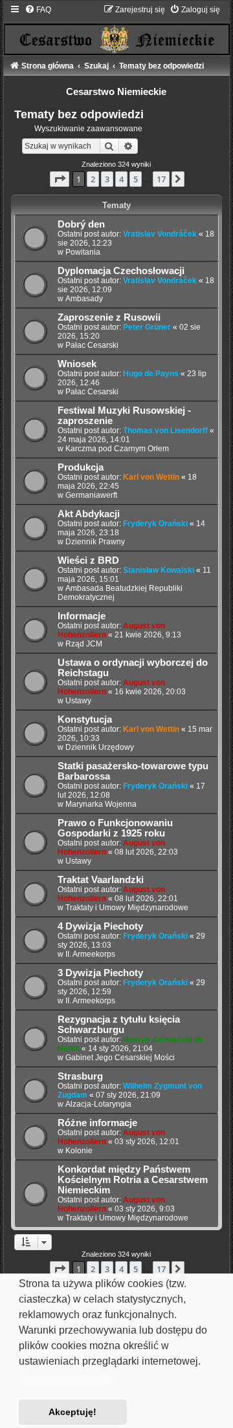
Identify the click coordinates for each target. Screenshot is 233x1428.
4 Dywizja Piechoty (100, 926)
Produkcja (81, 467)
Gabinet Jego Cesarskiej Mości (120, 1057)
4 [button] (121, 179)
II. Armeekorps (90, 954)
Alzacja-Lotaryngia (98, 1104)
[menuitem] (38, 9)
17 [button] (161, 179)
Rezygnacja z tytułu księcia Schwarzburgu (119, 1024)
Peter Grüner (147, 327)
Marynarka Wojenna (101, 804)
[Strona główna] (116, 29)
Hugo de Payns (151, 373)
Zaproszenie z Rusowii (109, 317)
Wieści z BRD (88, 560)
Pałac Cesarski (91, 345)
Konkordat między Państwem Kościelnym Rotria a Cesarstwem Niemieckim (133, 1179)
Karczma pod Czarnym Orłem (117, 448)
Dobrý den (81, 224)
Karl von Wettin (151, 477)
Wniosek (77, 364)
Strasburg (80, 1076)
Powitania (82, 252)
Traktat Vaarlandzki (101, 880)
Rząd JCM (83, 643)
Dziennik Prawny (95, 541)
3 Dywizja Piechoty (100, 973)
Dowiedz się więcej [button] (65, 1379)
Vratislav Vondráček (160, 234)
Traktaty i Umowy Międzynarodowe (126, 907)
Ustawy (78, 700)
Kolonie (79, 1150)
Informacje (81, 616)
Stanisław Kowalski (158, 570)
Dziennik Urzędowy (99, 747)
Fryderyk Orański (155, 523)
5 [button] (135, 179)
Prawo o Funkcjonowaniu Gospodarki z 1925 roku (115, 828)
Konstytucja (85, 719)
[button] (59, 179)
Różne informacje (97, 1123)
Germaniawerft (91, 495)
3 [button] (107, 179)
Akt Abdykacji (89, 514)
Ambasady (84, 298)
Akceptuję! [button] (72, 1412)
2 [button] (93, 179)
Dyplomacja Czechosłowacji (121, 271)
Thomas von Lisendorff (165, 430)
